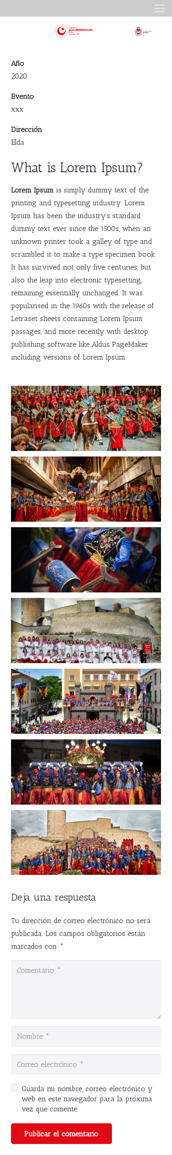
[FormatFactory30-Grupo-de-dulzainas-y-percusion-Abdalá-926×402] (86, 630)
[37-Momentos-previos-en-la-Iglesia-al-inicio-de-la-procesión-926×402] (86, 559)
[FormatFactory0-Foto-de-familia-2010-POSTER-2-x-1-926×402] (86, 842)
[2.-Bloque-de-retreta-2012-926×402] (86, 489)
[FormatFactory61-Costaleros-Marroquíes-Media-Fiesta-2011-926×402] (86, 772)
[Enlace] (74, 31)
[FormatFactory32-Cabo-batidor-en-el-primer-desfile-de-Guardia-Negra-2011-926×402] (86, 418)
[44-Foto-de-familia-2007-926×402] (86, 701)
